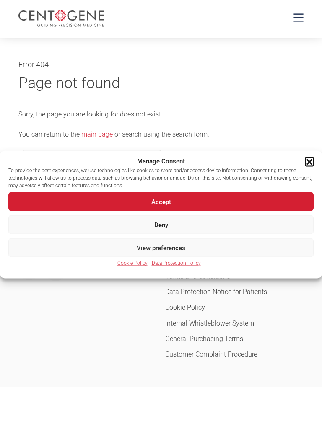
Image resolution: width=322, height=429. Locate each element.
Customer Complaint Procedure (211, 354)
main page (97, 134)
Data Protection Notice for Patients (216, 292)
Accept (161, 201)
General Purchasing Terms (204, 339)
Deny (161, 224)
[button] (309, 161)
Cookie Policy (132, 263)
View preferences (161, 247)
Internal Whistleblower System (209, 323)
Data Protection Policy (176, 263)
